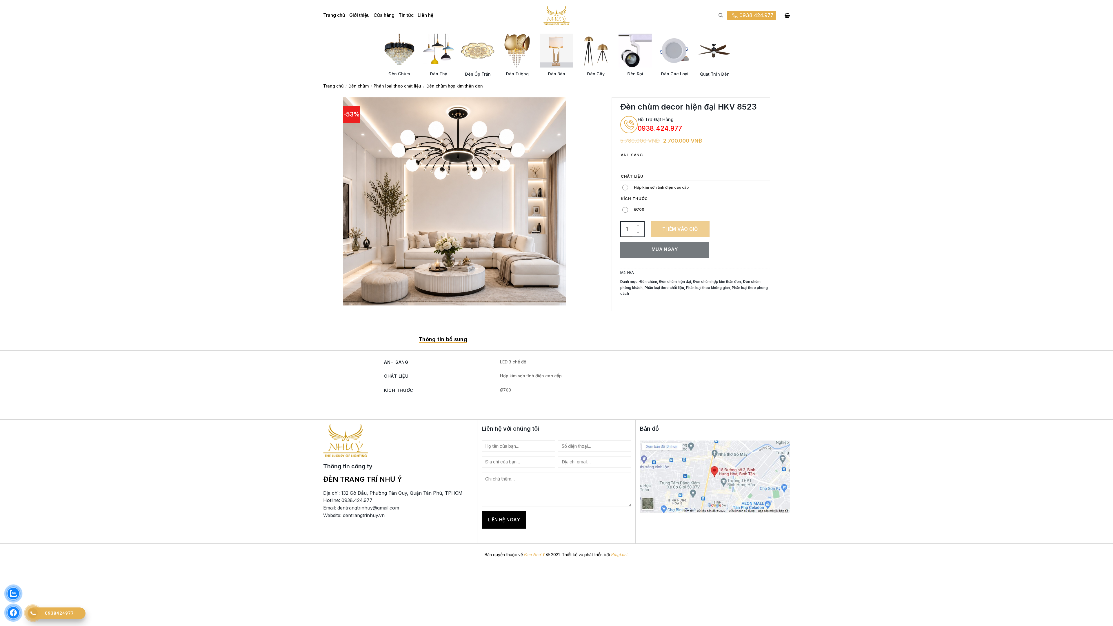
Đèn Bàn (556, 73)
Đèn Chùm (399, 73)
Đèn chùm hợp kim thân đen (454, 85)
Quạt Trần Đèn (715, 74)
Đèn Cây (596, 73)
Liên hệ (425, 15)
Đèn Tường (517, 73)
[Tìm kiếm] (721, 15)
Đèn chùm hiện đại (675, 281)
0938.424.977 (756, 15)
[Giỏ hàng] (787, 15)
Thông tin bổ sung (443, 339)
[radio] (626, 166)
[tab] (443, 339)
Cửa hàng (384, 15)
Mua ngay (665, 249)
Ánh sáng (632, 155)
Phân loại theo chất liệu (397, 85)
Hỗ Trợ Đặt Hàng (656, 119)
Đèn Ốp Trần (478, 74)
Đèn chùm (358, 85)
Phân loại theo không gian (708, 287)
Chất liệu (632, 176)
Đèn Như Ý (534, 554)
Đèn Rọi (635, 73)
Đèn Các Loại (674, 73)
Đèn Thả (438, 73)
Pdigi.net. (620, 554)
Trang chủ (334, 15)
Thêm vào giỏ (680, 229)
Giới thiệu (359, 15)
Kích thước (634, 199)
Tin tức (406, 15)
